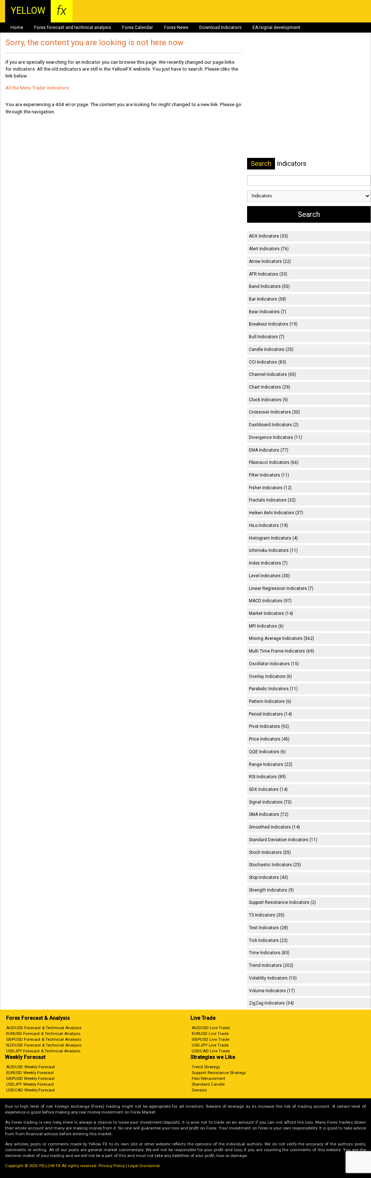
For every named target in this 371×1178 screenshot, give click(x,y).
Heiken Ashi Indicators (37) (276, 512)
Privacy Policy (112, 1165)
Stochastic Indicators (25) (275, 864)
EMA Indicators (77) (268, 450)
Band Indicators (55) (269, 286)
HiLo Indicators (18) (268, 525)
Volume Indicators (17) (272, 990)
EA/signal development (276, 27)
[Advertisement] (309, 93)
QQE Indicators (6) (267, 751)
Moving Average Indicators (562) (281, 638)
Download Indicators (220, 27)
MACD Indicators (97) (270, 600)
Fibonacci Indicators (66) (274, 462)
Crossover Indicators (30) (274, 412)
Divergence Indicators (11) (275, 437)
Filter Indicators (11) (269, 475)
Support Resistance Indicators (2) (282, 902)
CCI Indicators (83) (267, 362)
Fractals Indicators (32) (272, 500)
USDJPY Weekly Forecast (30, 1084)
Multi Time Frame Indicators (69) (281, 651)
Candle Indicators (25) (271, 349)
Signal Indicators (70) (270, 802)
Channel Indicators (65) (272, 374)
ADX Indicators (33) (268, 236)
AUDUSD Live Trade (211, 1027)
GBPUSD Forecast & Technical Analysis (43, 1039)
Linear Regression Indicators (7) (281, 588)
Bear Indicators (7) (267, 311)
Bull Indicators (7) (266, 336)
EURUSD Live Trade (210, 1033)
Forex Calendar (137, 27)
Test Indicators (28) (268, 927)
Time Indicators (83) (269, 952)
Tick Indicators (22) (268, 940)
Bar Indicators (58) (267, 299)
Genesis (199, 1090)
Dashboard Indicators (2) (274, 424)
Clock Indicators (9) (268, 399)
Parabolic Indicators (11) (273, 688)
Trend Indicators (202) (271, 965)
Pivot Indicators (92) (269, 726)
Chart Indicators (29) (269, 387)
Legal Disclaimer (144, 1165)
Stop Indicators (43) (268, 877)
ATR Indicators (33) (268, 274)
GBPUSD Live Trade (210, 1039)
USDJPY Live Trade (210, 1045)
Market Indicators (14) (271, 613)
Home (17, 27)
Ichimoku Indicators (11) (273, 550)
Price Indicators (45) (269, 739)
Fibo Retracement (208, 1078)
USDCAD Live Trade (211, 1050)
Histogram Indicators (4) (273, 538)
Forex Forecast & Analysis (38, 1018)
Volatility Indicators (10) (273, 978)
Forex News (176, 27)
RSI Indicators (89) (267, 776)
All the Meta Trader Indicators (37, 88)
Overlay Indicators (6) (270, 676)
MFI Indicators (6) (266, 626)
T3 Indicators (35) (266, 915)
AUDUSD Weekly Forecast (30, 1066)
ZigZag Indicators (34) (271, 1003)
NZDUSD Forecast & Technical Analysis (44, 1045)
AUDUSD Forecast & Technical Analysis (44, 1027)
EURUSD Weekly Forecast (30, 1072)
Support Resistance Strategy (219, 1072)
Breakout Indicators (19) (273, 324)
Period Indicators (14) (270, 714)
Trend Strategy (206, 1066)
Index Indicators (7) (268, 563)
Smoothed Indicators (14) (274, 827)
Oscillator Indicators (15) (274, 663)
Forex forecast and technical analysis (72, 27)
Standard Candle (208, 1084)
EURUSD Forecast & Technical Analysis (43, 1033)
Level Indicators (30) (269, 575)
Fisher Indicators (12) (270, 487)
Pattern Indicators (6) (270, 701)
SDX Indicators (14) (268, 789)
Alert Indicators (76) (269, 248)
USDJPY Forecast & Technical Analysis (43, 1050)
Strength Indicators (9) (271, 890)
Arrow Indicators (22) (270, 261)
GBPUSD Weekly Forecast (30, 1078)
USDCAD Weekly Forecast (30, 1090)
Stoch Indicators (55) (270, 852)
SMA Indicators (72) (268, 814)
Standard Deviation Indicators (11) (283, 839)
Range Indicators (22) (270, 764)
